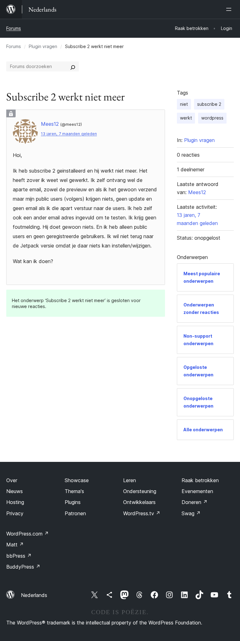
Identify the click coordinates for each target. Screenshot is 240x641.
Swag (191, 513)
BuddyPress (23, 567)
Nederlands (34, 595)
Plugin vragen (43, 46)
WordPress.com (27, 534)
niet (184, 104)
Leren (129, 480)
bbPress (19, 556)
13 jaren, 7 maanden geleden (69, 133)
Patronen (75, 513)
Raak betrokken (200, 480)
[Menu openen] (230, 9)
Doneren (195, 502)
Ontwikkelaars (139, 502)
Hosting (15, 502)
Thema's (74, 491)
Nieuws (14, 491)
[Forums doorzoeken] (73, 66)
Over (11, 480)
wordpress (212, 117)
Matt (15, 544)
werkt (186, 117)
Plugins (73, 502)
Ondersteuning (139, 491)
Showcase (77, 480)
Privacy (14, 513)
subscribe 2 (209, 104)
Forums (13, 28)
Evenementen (197, 491)
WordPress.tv (141, 513)
